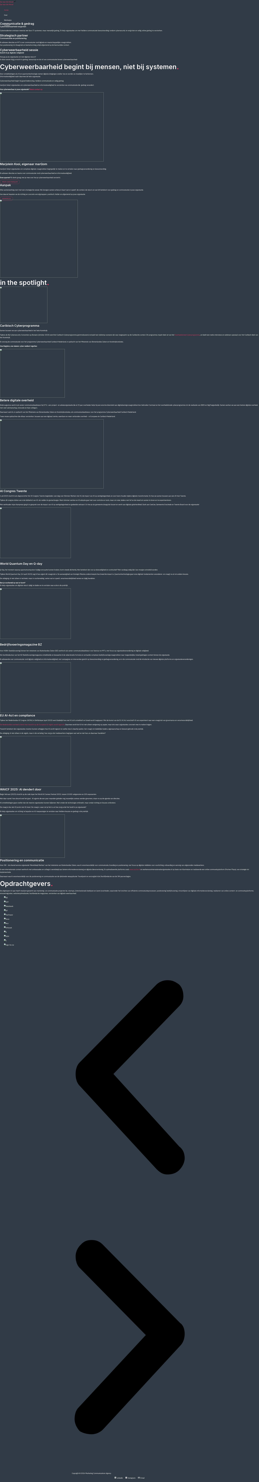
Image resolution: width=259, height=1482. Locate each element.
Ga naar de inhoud (7, 2)
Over (5, 15)
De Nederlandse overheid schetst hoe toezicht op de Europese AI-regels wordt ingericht (32, 725)
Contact (7, 25)
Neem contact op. (36, 89)
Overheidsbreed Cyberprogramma (187, 335)
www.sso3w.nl (135, 869)
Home (6, 10)
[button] (129, 1078)
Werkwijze (8, 20)
